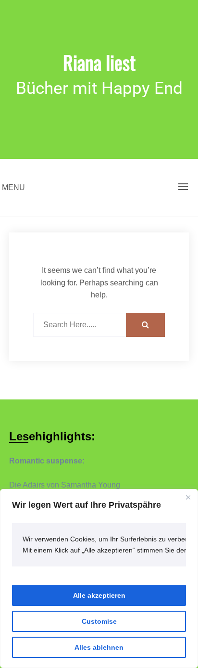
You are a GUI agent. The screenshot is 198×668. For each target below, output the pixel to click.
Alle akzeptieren (99, 595)
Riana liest (99, 62)
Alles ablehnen (99, 647)
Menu (13, 187)
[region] (99, 578)
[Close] (188, 497)
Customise (99, 621)
